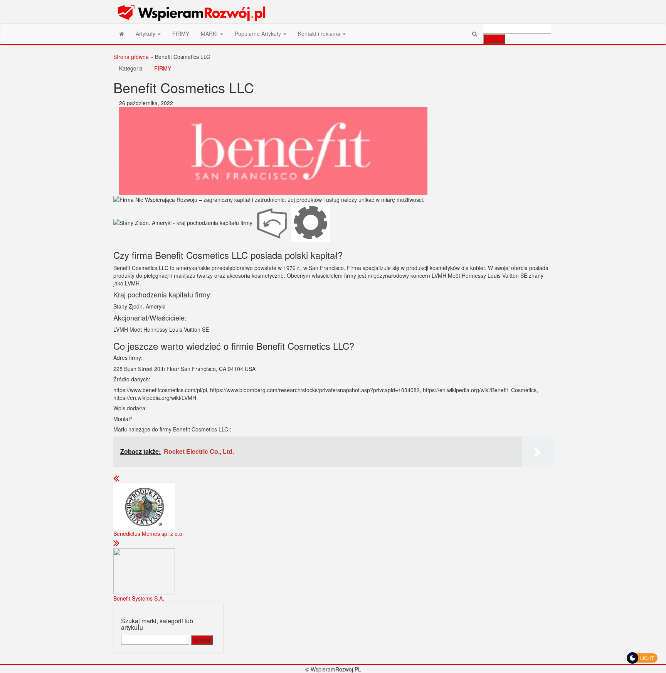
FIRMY (180, 33)
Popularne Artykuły (259, 33)
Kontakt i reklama (320, 33)
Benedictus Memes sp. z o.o (147, 533)
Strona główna (131, 56)
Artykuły (146, 33)
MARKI (210, 33)
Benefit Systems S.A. (138, 598)
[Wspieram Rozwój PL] (121, 33)
